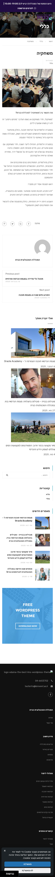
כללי (51, 63)
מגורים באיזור (47, 749)
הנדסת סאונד (47, 802)
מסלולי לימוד (48, 839)
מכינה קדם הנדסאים (45, 812)
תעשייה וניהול (47, 817)
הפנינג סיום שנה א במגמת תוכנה (34, 295)
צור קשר (49, 723)
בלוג (48, 494)
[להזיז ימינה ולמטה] (4, 875)
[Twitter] (12, 224)
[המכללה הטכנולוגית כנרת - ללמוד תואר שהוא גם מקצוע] (44, 18)
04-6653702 (41, 680)
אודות (50, 718)
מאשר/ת (28, 864)
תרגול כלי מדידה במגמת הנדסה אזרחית (24, 279)
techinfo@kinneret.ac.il (36, 686)
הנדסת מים (48, 807)
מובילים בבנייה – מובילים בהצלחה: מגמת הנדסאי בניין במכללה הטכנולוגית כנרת (19, 537)
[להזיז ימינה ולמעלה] (4, 873)
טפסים (50, 754)
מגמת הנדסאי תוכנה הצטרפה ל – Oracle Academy (29, 361)
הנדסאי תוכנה (47, 791)
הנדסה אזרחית (47, 797)
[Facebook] (28, 224)
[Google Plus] (20, 224)
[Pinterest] (4, 224)
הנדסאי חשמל (47, 786)
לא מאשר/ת (27, 870)
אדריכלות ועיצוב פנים (44, 781)
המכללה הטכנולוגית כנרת (27, 260)
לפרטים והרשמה (25, 8)
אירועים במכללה (46, 744)
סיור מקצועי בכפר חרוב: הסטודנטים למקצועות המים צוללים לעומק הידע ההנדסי (19, 555)
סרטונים (50, 760)
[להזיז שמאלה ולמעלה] (2, 873)
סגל (51, 844)
